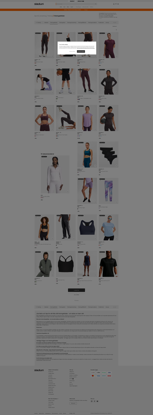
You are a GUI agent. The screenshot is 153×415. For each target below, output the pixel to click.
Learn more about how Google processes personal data (86, 48)
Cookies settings (72, 51)
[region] (76, 48)
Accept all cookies (81, 51)
